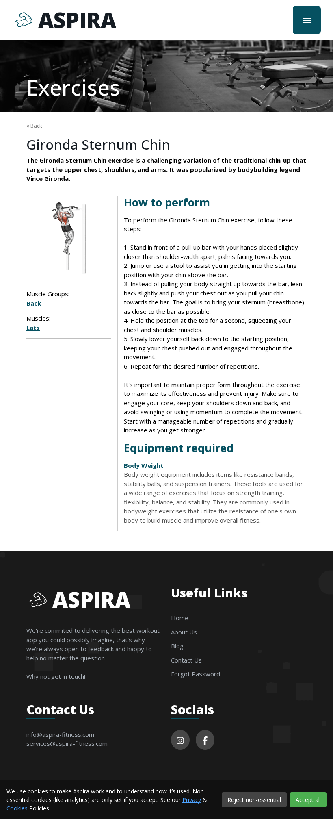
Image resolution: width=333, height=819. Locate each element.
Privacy (191, 800)
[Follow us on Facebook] (205, 740)
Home (179, 618)
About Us (184, 632)
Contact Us (186, 660)
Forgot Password (195, 674)
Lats (33, 328)
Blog (177, 646)
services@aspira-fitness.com (67, 743)
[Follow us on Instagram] (180, 740)
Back (33, 303)
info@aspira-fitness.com (60, 734)
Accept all (308, 800)
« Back (34, 125)
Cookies (17, 808)
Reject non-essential (254, 800)
